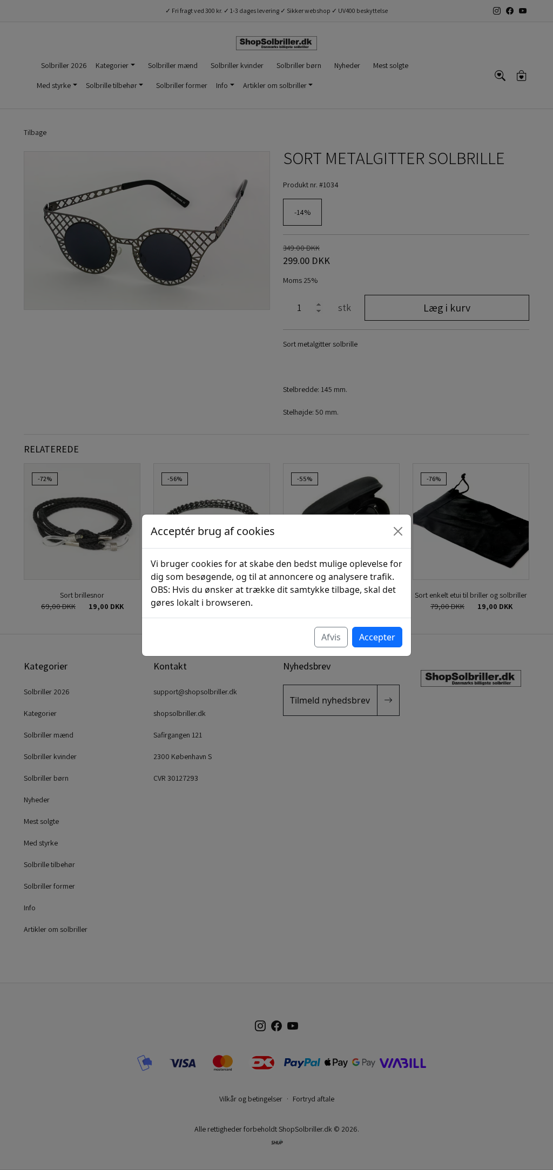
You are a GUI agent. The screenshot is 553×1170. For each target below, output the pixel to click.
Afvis (331, 637)
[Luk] (398, 531)
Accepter (377, 637)
